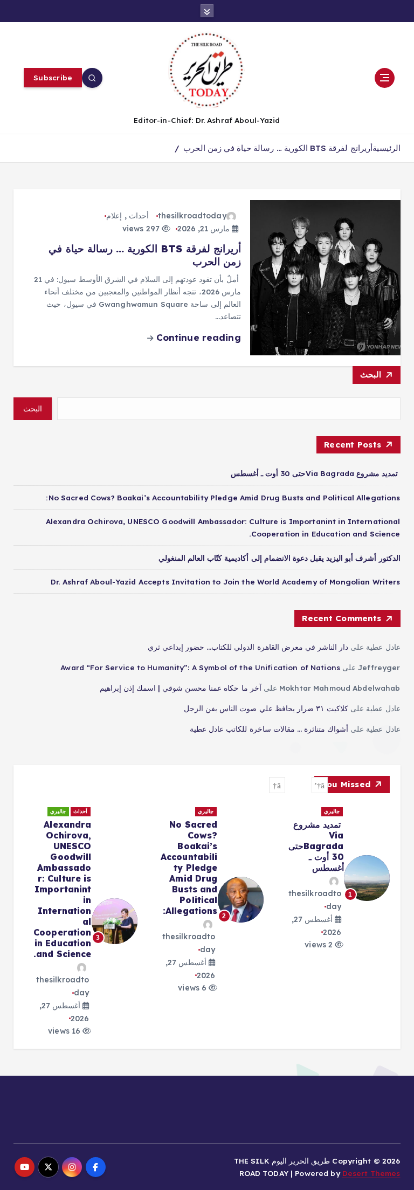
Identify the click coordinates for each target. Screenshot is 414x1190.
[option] (333, 878)
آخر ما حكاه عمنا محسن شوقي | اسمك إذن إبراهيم (180, 687)
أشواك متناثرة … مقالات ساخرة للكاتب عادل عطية (269, 728)
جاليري (332, 811)
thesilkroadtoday (192, 216)
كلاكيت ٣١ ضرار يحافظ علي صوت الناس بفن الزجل (266, 708)
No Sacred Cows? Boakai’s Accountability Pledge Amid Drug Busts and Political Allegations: (223, 497)
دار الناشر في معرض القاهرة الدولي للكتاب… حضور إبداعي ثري (248, 646)
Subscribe (52, 77)
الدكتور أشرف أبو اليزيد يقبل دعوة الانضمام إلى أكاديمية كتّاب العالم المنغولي (279, 557)
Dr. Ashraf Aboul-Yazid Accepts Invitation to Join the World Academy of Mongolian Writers (226, 581)
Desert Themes (371, 1173)
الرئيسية (386, 148)
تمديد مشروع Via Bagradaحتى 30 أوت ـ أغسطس (315, 473)
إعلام (114, 216)
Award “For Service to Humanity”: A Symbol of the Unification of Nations (200, 667)
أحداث (139, 216)
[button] (320, 785)
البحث (370, 374)
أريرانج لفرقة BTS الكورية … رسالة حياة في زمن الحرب (277, 148)
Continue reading (196, 337)
